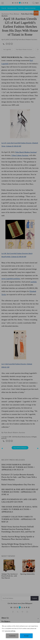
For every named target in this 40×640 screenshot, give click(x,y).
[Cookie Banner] (20, 631)
